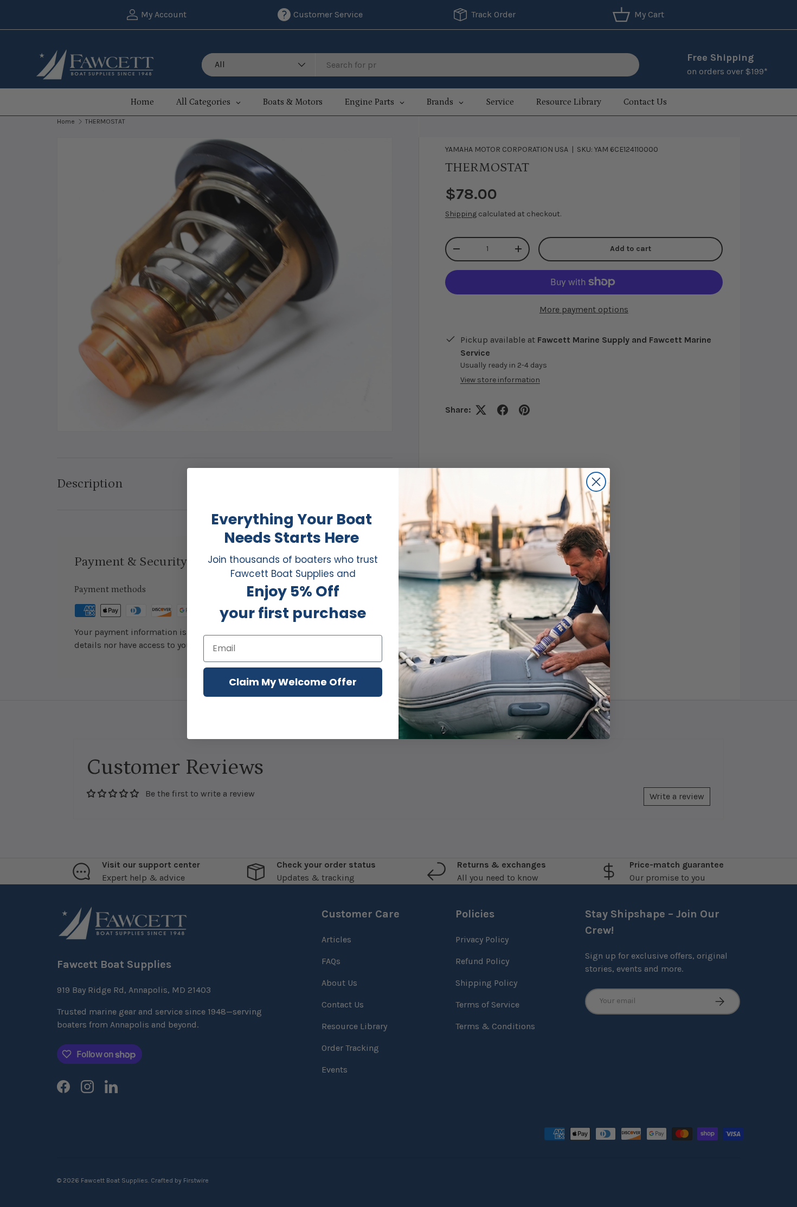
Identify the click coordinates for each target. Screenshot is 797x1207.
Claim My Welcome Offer (293, 682)
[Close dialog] (596, 481)
